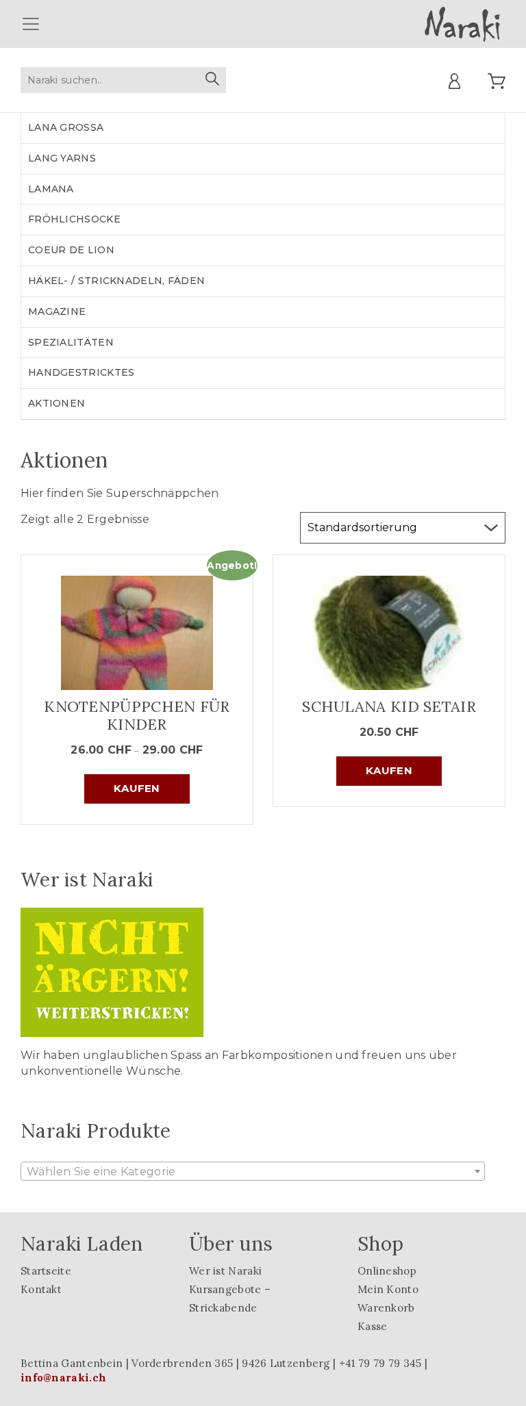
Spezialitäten (71, 342)
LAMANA (51, 189)
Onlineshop (387, 1270)
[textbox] (252, 1171)
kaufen (137, 788)
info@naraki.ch (63, 1377)
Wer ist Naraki (225, 1270)
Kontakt (41, 1289)
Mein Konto (388, 1289)
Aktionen (56, 403)
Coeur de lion (71, 250)
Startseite (46, 1270)
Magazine (57, 311)
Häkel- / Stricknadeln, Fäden (116, 280)
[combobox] (253, 1171)
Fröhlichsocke (74, 219)
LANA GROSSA (65, 127)
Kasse (373, 1326)
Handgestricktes (81, 372)
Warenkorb (386, 1307)
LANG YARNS (62, 158)
